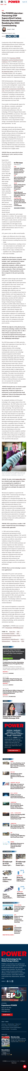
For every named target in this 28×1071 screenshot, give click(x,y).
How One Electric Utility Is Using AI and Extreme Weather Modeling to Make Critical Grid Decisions (13, 691)
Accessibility (14, 1029)
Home (2, 4)
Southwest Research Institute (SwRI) (11, 635)
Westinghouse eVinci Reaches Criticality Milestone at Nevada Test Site (17, 776)
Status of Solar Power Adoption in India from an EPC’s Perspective (20, 187)
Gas (5, 4)
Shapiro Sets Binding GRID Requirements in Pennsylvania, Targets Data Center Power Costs (18, 817)
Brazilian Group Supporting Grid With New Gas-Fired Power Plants (18, 835)
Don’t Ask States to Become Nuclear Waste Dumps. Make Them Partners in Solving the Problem (17, 806)
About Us (17, 1024)
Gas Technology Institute (8, 633)
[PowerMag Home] (14, 2)
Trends (12, 841)
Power (12, 761)
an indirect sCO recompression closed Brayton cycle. (13, 89)
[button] (2, 2)
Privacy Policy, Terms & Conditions (9, 1025)
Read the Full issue (8, 935)
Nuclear (13, 772)
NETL (18, 633)
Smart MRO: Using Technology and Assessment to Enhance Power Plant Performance (12, 680)
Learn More (6, 1014)
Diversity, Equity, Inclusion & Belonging (10, 1027)
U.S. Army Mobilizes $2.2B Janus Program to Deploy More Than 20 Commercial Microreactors (18, 765)
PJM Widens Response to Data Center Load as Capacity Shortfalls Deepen (17, 845)
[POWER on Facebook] (8, 981)
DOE (18, 631)
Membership (11, 1024)
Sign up (9, 1054)
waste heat (12, 631)
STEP (22, 641)
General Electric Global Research (10, 639)
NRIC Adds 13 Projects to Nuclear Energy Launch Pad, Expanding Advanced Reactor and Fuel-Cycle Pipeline (18, 787)
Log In (24, 2)
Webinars (6, 646)
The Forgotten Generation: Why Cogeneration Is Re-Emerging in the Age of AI (18, 826)
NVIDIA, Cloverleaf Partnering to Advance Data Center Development (18, 796)
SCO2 (22, 639)
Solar (15, 183)
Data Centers (14, 793)
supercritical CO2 (6, 637)
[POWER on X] (10, 981)
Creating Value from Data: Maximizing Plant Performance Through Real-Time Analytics (13, 663)
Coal (15, 166)
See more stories (19, 208)
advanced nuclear (15, 782)
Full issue (16, 164)
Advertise (3, 1024)
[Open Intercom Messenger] (25, 1066)
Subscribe (21, 1041)
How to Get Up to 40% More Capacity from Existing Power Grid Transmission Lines (20, 179)
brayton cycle (15, 641)
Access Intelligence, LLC (13, 1061)
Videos (5, 701)
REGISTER (5, 671)
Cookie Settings (5, 1029)
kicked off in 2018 (20, 479)
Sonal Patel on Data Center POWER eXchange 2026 (12, 717)
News (15, 190)
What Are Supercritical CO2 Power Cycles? (21, 880)
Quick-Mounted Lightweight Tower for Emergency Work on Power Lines (20, 194)
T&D (15, 175)
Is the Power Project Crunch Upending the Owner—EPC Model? (19, 909)
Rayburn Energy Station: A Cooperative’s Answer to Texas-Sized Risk (19, 919)
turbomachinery (6, 641)
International (18, 198)
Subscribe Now (13, 750)
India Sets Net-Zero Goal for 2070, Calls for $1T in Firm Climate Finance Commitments (20, 202)
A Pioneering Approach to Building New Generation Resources (18, 930)
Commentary (13, 802)
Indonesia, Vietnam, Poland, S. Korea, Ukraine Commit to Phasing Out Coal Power (19, 171)
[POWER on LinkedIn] (12, 981)
